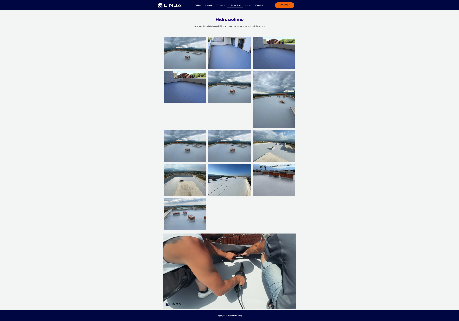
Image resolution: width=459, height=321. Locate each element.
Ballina (198, 5)
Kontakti (259, 5)
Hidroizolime (235, 5)
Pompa (220, 5)
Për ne (248, 5)
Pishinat (208, 5)
